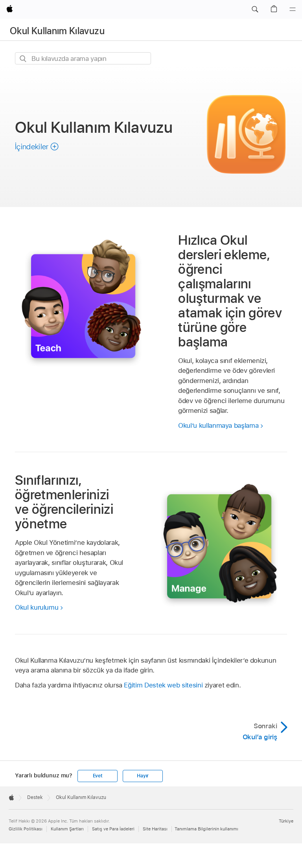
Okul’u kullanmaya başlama (218, 425)
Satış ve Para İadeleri (113, 829)
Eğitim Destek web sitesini (163, 685)
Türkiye (286, 821)
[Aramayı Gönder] (23, 59)
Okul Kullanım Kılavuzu (57, 31)
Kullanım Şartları (67, 829)
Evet (98, 776)
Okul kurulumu (36, 607)
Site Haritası (155, 829)
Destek (35, 797)
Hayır (143, 776)
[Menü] (292, 9)
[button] (254, 9)
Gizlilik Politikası (25, 829)
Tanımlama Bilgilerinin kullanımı (206, 829)
